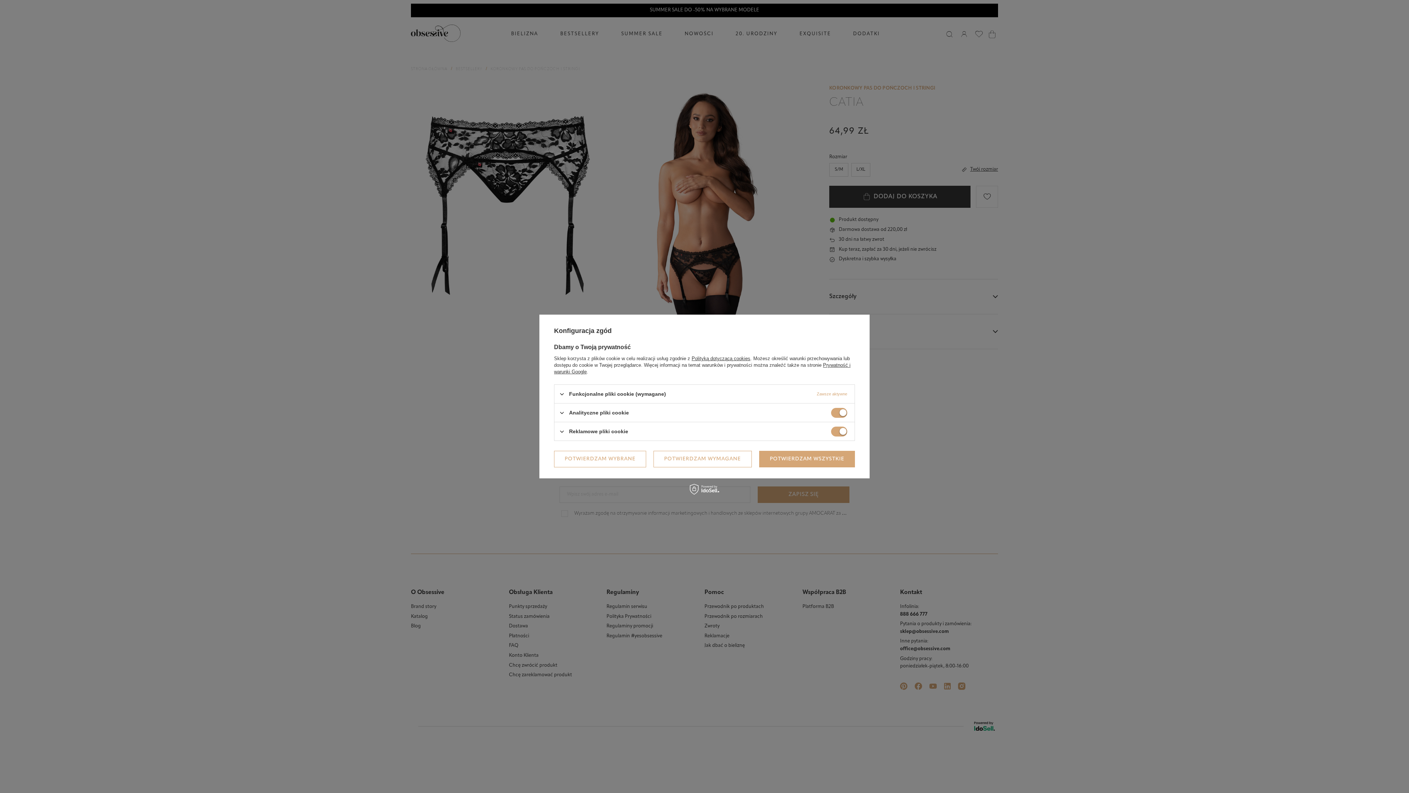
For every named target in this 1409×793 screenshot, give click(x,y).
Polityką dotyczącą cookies (721, 358)
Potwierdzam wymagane (702, 458)
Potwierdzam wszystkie (807, 458)
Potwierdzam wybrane (600, 458)
